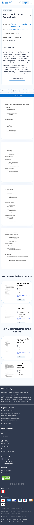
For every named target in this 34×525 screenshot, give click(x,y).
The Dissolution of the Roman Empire (13, 15)
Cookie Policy (22, 522)
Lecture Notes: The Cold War (23, 284)
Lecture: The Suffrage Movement (21, 365)
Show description (18, 79)
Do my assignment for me (8, 415)
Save (31, 91)
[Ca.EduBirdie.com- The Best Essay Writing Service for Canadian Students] (3, 493)
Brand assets (5, 473)
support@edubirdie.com (22, 401)
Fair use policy (23, 517)
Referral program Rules (19, 519)
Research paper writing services (10, 418)
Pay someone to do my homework (10, 413)
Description (8, 47)
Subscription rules (6, 519)
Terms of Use (14, 517)
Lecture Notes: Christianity (21, 307)
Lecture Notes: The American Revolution (23, 340)
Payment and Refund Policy (9, 522)
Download (18, 95)
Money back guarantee (7, 451)
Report (5, 91)
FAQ (2, 449)
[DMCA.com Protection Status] (17, 478)
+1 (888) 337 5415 (8, 464)
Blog (2, 433)
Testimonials (5, 446)
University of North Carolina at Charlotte (21, 25)
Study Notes (4, 436)
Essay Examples (5, 431)
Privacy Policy (5, 517)
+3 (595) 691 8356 (8, 461)
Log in (25, 3)
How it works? (5, 444)
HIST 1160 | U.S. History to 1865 (19, 30)
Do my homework (6, 423)
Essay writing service (7, 410)
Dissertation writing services (9, 421)
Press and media (6, 470)
